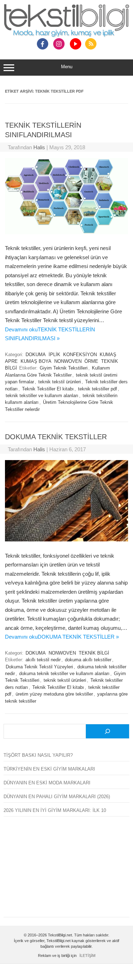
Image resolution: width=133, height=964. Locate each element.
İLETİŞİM (87, 955)
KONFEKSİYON (80, 354)
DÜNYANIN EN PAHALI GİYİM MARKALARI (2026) (57, 796)
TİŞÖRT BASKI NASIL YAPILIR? (38, 755)
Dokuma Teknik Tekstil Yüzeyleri (39, 666)
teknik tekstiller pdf (97, 389)
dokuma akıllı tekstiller (88, 659)
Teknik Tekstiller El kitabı (48, 389)
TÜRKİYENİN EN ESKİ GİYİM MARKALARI (49, 769)
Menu (66, 66)
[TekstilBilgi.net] (66, 21)
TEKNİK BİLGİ (94, 653)
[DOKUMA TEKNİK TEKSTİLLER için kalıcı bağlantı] (66, 539)
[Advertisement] (66, 871)
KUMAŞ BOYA (36, 361)
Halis (39, 147)
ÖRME (91, 361)
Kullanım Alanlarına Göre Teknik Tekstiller (57, 371)
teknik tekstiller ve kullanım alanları (42, 395)
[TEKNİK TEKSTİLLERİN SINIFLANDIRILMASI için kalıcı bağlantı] (66, 232)
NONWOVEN (68, 361)
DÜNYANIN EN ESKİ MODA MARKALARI (47, 782)
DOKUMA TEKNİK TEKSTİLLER (56, 437)
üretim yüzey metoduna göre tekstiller (54, 694)
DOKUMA (36, 354)
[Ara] (107, 731)
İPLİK (54, 354)
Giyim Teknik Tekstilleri (64, 368)
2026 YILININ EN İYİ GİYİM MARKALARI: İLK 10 (55, 810)
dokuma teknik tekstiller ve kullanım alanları (64, 673)
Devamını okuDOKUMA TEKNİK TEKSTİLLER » (62, 637)
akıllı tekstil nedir (43, 659)
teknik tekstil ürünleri (59, 381)
